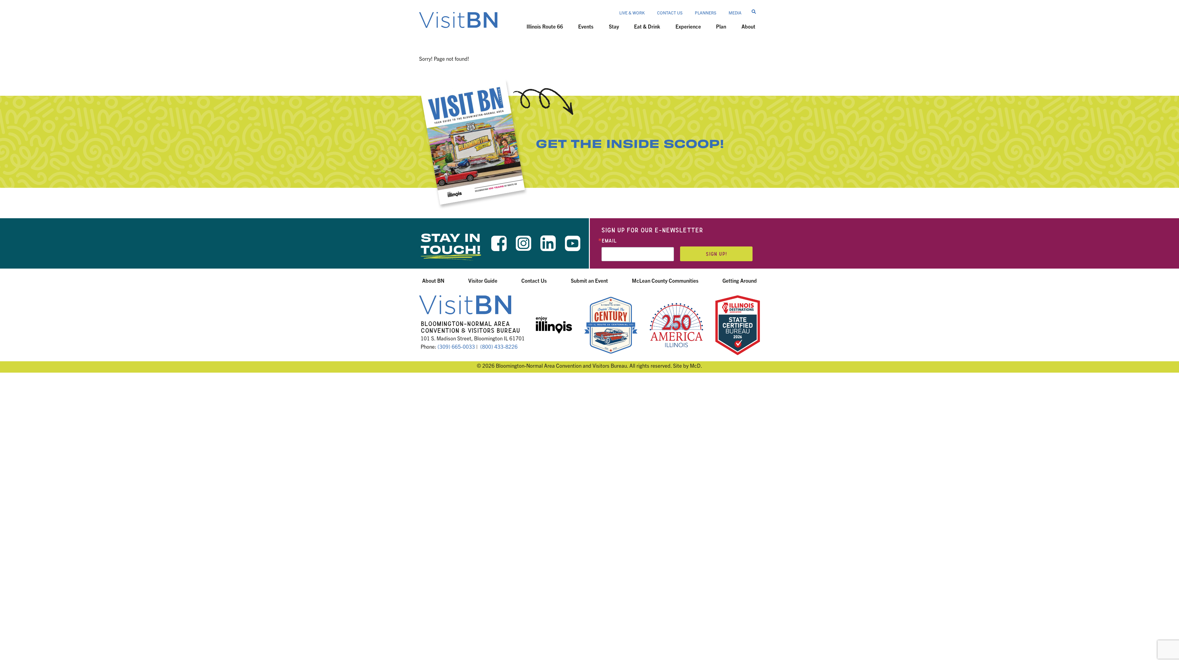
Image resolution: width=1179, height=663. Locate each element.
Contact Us (670, 12)
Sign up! (716, 254)
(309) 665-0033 (456, 346)
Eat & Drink (647, 26)
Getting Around (739, 280)
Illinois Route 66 (545, 26)
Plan (721, 26)
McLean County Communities (665, 280)
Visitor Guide (482, 280)
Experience (688, 26)
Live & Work (632, 12)
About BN (433, 280)
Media (735, 12)
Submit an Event (589, 280)
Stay (614, 26)
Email (609, 240)
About (748, 26)
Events (585, 26)
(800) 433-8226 (499, 346)
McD (695, 365)
